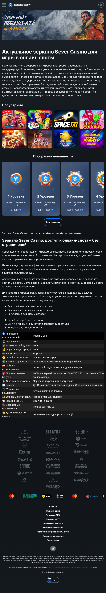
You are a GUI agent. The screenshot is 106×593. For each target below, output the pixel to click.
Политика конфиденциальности (59, 567)
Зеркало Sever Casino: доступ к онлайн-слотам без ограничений (41, 233)
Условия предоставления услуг (82, 567)
